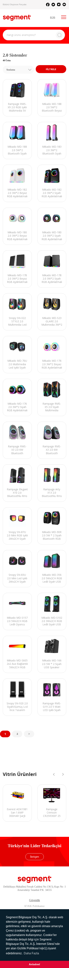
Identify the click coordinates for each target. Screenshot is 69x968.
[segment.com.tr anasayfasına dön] (17, 17)
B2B (52, 17)
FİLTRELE (51, 69)
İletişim (34, 856)
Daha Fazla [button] (31, 953)
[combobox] (18, 70)
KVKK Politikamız (34, 906)
